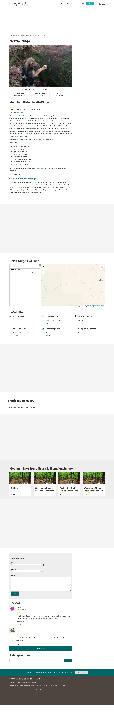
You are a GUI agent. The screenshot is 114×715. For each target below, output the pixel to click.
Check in (53, 89)
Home (10, 35)
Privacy (39, 689)
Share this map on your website (97, 306)
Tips (61, 3)
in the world (19, 112)
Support (90, 3)
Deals (76, 3)
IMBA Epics (38, 686)
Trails (48, 3)
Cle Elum (38, 35)
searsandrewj (20, 139)
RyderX (48, 320)
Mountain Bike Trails (17, 35)
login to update (82, 323)
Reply (17, 625)
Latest (82, 3)
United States (26, 35)
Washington (32, 35)
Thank (22, 625)
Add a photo (38, 89)
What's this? (49, 323)
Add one (48, 335)
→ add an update (49, 139)
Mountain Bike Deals (59, 686)
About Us (19, 682)
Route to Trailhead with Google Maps (23, 178)
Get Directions (27, 89)
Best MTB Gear (47, 686)
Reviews (54, 3)
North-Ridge (43, 35)
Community (68, 3)
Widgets (33, 682)
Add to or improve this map (83, 306)
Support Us (26, 682)
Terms (34, 689)
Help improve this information (45, 168)
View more (41, 648)
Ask (68, 660)
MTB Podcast (19, 686)
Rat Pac (14, 488)
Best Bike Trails (29, 686)
